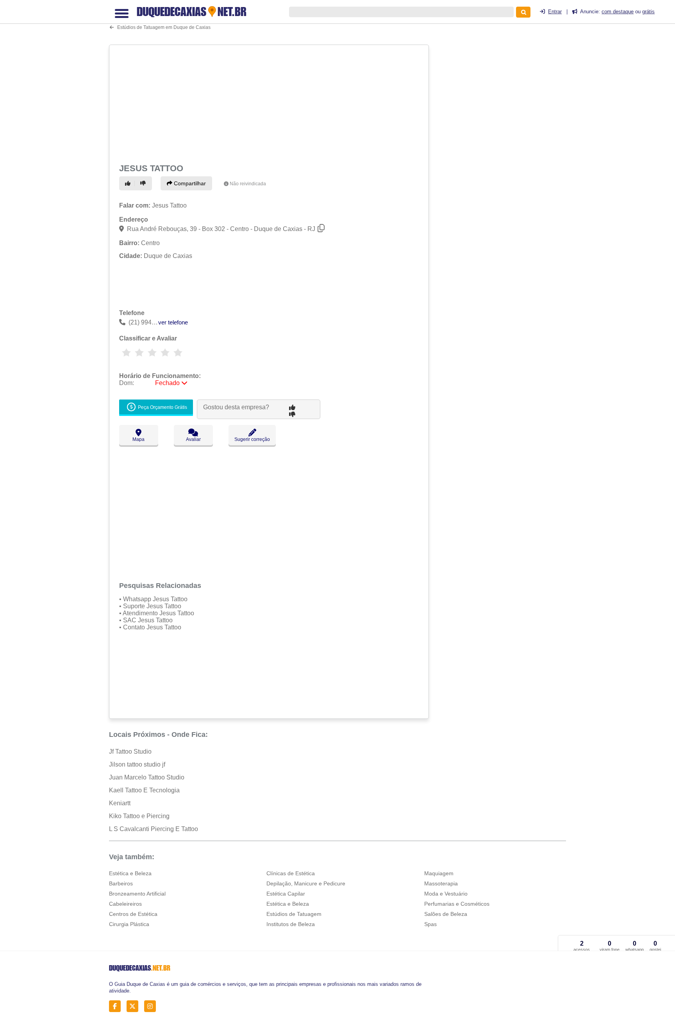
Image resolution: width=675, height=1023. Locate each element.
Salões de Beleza (445, 914)
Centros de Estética (133, 914)
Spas (430, 924)
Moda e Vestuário (446, 893)
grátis (648, 11)
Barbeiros (121, 883)
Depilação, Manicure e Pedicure (305, 883)
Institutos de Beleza (290, 924)
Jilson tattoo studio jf (137, 764)
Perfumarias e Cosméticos (456, 904)
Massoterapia (441, 883)
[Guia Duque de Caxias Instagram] (152, 1006)
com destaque (618, 11)
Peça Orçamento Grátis (162, 407)
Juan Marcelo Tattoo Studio (146, 777)
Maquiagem (439, 873)
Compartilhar (189, 183)
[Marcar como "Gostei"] (129, 183)
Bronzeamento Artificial (137, 893)
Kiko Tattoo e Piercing (139, 816)
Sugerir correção (252, 439)
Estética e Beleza (130, 873)
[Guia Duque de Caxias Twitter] (135, 1006)
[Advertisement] (270, 102)
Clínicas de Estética (290, 873)
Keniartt (119, 803)
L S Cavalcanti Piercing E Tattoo (153, 829)
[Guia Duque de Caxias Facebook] (117, 1006)
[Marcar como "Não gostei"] (144, 183)
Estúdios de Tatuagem (293, 914)
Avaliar (193, 439)
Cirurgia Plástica (129, 924)
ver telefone (173, 322)
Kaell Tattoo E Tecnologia (144, 790)
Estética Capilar (285, 893)
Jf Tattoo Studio (130, 751)
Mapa (138, 439)
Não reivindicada (248, 183)
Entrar (555, 11)
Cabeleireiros (125, 904)
